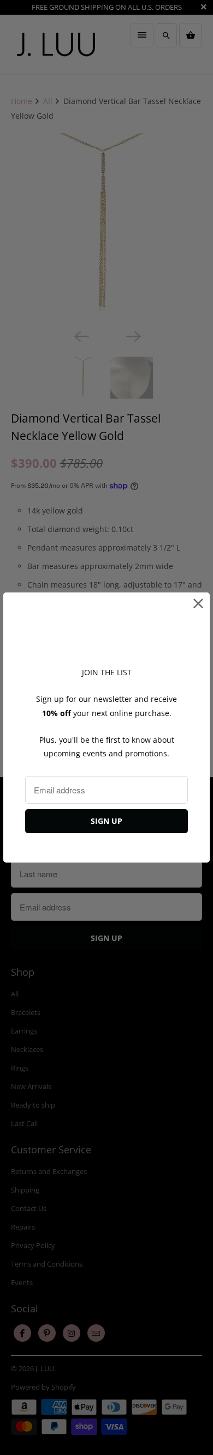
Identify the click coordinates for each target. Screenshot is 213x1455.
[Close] (198, 603)
